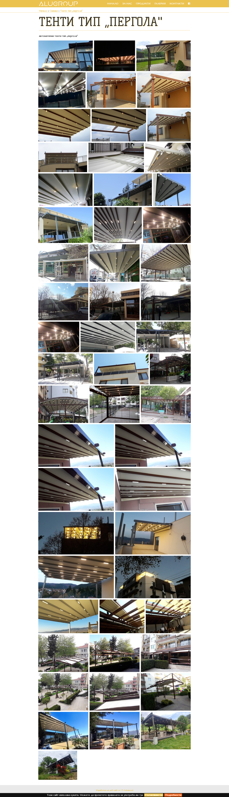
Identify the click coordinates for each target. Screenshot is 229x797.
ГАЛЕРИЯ (160, 3)
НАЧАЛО (112, 3)
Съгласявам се (153, 795)
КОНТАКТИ (177, 3)
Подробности (173, 795)
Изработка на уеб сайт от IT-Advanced (114, 790)
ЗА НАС (127, 3)
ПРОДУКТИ (143, 3)
